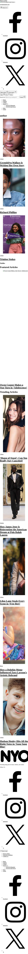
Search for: (2, 97)
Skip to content (3, 0)
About (4, 109)
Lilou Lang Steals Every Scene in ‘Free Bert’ (12, 602)
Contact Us (5, 856)
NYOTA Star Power (11, 106)
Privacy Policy (6, 853)
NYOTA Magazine (10, 105)
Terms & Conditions (8, 855)
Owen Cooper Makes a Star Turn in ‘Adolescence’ (13, 386)
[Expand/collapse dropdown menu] (7, 104)
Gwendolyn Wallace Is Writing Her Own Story (12, 164)
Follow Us (4, 7)
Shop (4, 108)
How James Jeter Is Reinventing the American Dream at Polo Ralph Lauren (13, 530)
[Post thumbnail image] (14, 156)
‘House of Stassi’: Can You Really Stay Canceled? (13, 459)
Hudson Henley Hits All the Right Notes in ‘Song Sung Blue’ (14, 744)
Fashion (5, 101)
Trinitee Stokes (7, 259)
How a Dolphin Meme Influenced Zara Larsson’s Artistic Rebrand (13, 672)
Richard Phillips (8, 212)
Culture (4, 102)
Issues (4, 104)
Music (4, 100)
